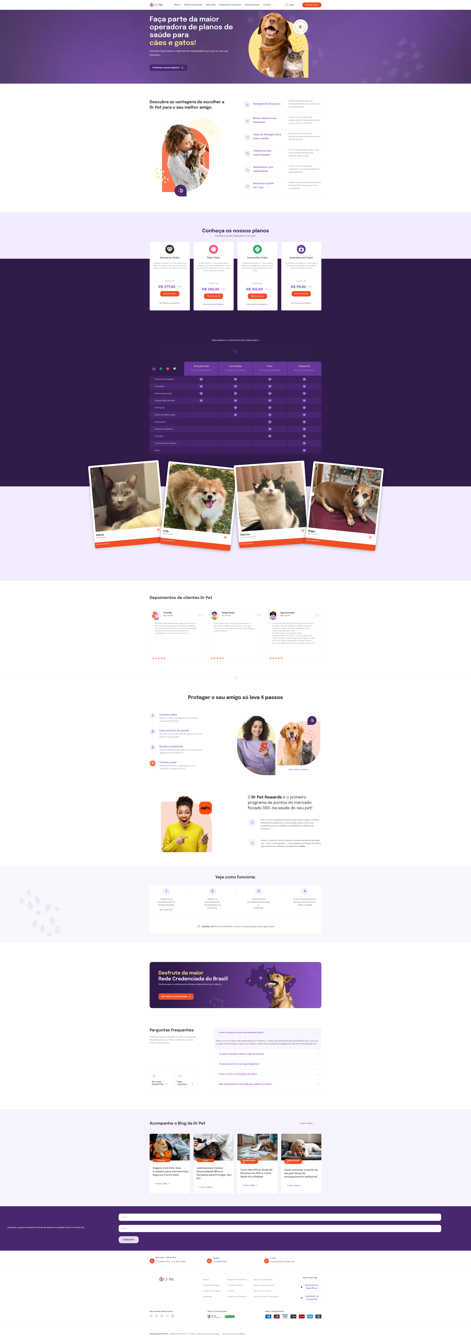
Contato (267, 5)
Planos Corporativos (262, 1291)
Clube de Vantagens (212, 1291)
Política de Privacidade (234, 1334)
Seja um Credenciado (263, 1280)
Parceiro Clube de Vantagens (266, 1296)
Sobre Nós (211, 5)
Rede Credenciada (193, 5)
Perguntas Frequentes (230, 5)
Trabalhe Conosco (235, 1285)
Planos (177, 5)
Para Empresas (252, 5)
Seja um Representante (264, 1285)
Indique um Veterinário (237, 1296)
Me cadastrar (166, 910)
